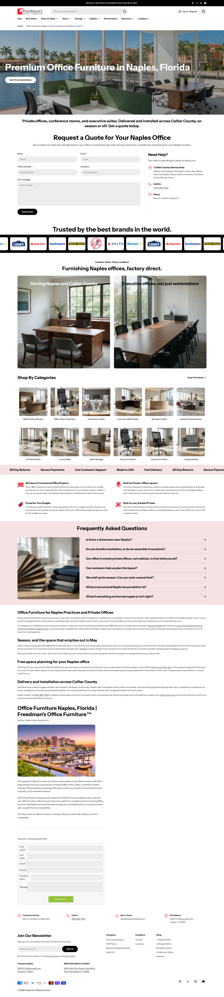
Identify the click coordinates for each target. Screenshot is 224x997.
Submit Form (60, 899)
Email (83, 153)
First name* (22, 848)
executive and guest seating (189, 625)
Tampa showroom (167, 695)
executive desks (155, 625)
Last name (22, 856)
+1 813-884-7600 (160, 188)
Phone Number (25, 166)
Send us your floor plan (161, 667)
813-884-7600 (42, 695)
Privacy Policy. (69, 956)
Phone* (23, 870)
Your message (24, 179)
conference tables (26, 629)
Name (20, 153)
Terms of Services (51, 956)
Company (84, 166)
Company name (24, 877)
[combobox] (89, 11)
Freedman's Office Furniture (37, 990)
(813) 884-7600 (78, 919)
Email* (23, 864)
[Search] (124, 11)
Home (20, 26)
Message (24, 887)
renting (82, 649)
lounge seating (41, 629)
